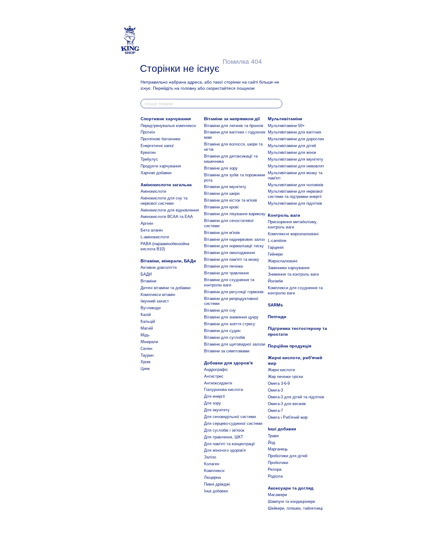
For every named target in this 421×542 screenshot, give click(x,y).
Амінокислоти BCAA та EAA (167, 216)
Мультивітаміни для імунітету (295, 159)
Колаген (211, 464)
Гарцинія (276, 247)
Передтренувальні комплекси (168, 125)
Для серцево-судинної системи (233, 423)
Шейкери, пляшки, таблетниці (295, 508)
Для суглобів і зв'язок (224, 430)
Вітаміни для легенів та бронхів (233, 125)
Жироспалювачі (282, 261)
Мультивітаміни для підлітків (295, 203)
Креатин (148, 152)
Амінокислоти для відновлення (170, 210)
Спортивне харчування (166, 118)
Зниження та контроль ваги (293, 274)
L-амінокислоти (155, 237)
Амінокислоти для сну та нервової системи (164, 201)
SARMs (275, 304)
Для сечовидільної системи (230, 416)
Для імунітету (217, 410)
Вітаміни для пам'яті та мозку (231, 259)
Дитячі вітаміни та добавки (165, 287)
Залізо (210, 457)
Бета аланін (152, 230)
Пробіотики (278, 462)
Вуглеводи (151, 308)
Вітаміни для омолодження (229, 252)
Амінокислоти (153, 191)
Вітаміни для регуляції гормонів (234, 291)
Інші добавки (216, 491)
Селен (146, 348)
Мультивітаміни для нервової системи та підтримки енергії (295, 194)
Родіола (275, 476)
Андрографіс (216, 369)
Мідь (145, 335)
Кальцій (148, 321)
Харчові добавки (156, 172)
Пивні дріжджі (217, 484)
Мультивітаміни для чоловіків (295, 185)
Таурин (147, 355)
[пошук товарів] (277, 103)
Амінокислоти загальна (166, 184)
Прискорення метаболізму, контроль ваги (292, 224)
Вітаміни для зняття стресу (229, 324)
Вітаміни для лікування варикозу (234, 213)
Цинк (145, 368)
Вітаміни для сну (220, 310)
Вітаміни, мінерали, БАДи (168, 260)
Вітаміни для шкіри (221, 193)
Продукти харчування (161, 166)
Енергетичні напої (157, 145)
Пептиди (277, 316)
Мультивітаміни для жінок (292, 152)
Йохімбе (275, 281)
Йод (271, 442)
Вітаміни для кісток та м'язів (230, 200)
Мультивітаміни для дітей (292, 145)
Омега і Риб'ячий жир (288, 417)
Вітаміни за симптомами (226, 351)
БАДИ (146, 274)
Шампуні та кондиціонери (291, 501)
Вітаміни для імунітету (225, 186)
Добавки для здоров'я (228, 362)
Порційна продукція (289, 345)
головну (188, 88)
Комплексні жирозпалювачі (293, 234)
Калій (146, 314)
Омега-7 (275, 410)
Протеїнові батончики (160, 139)
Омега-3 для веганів (287, 403)
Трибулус (149, 159)
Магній (147, 328)
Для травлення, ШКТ (223, 437)
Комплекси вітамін (158, 294)
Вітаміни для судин (222, 330)
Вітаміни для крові (221, 207)
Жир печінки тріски (285, 376)
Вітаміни (148, 281)
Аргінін (147, 223)
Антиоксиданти (218, 383)
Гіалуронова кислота (223, 389)
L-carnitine (277, 240)
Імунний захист (155, 301)
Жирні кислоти (281, 369)
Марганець (278, 449)
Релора (274, 469)
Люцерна (212, 477)
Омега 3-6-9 (279, 383)
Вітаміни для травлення (226, 273)
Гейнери (275, 254)
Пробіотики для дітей (287, 456)
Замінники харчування (288, 267)
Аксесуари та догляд (290, 488)
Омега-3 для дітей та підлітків (296, 397)
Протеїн (148, 132)
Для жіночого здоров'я (225, 450)
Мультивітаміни (285, 118)
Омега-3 (275, 390)
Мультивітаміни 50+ (286, 125)
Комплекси (214, 470)
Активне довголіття (159, 267)
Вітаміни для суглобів (224, 337)
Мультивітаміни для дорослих (296, 139)
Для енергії (214, 396)
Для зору (212, 403)
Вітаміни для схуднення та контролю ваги (229, 282)
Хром (145, 361)
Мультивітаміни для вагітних (294, 132)
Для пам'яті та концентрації (229, 443)
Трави (273, 435)
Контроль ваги (284, 215)
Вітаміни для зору (221, 168)
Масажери (277, 494)
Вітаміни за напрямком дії (232, 118)
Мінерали (149, 341)
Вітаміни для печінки (223, 266)
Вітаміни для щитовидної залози (234, 344)
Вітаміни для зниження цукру (231, 317)
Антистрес (213, 376)
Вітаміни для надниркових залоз (234, 239)
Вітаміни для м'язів (222, 232)
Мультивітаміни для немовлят (296, 166)
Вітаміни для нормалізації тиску (234, 246)
